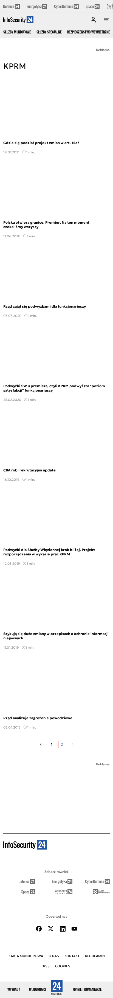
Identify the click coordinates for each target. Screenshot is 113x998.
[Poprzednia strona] (40, 744)
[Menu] (106, 19)
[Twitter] (51, 929)
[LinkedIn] (62, 929)
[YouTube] (74, 929)
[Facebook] (39, 929)
